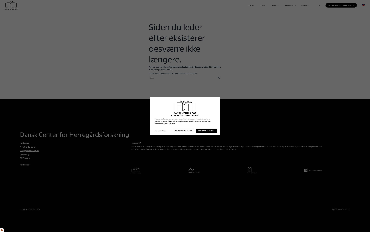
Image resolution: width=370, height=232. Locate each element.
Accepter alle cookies (206, 131)
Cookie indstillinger (160, 130)
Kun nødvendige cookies (183, 131)
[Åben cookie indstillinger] (2, 230)
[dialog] (185, 116)
